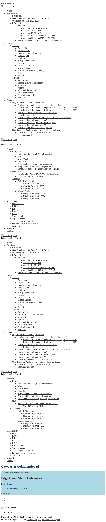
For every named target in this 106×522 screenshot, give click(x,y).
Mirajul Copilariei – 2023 (34, 198)
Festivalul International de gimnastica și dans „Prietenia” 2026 (50, 107)
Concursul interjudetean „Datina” (32, 120)
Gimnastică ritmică (26, 65)
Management (12, 201)
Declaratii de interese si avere (25, 223)
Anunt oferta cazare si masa (35, 28)
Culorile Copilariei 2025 (33, 186)
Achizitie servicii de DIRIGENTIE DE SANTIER (40, 40)
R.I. (13, 208)
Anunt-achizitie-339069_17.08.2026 (39, 35)
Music (20, 156)
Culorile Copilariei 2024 (33, 189)
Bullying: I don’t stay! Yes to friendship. (35, 154)
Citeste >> (5, 493)
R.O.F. (15, 206)
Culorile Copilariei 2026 (33, 184)
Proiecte (10, 149)
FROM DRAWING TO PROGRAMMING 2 (38, 174)
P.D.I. (14, 213)
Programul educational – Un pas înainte (35, 164)
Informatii (16, 23)
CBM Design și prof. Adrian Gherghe (43, 519)
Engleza (21, 58)
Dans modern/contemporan (29, 53)
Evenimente (12, 13)
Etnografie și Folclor (26, 60)
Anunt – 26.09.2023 (32, 31)
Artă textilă (22, 48)
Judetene (16, 179)
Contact (10, 231)
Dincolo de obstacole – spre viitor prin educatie (38, 169)
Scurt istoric (17, 16)
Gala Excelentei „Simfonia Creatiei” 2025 (30, 18)
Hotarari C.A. (18, 203)
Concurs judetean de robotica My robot (35, 127)
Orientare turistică (25, 93)
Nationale (16, 171)
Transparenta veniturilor (22, 221)
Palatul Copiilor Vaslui (11, 144)
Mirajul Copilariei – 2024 (34, 196)
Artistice (15, 45)
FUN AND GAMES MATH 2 (31, 176)
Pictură (21, 75)
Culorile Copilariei (26, 181)
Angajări (16, 226)
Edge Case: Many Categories (21, 478)
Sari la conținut (8, 3)
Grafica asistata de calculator (30, 83)
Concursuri (11, 100)
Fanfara (21, 63)
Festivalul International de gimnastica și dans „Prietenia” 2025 (50, 110)
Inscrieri (10, 228)
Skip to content (7, 6)
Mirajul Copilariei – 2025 (34, 193)
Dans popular (23, 55)
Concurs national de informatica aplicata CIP (37, 112)
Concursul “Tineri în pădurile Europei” (34, 132)
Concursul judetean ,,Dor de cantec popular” (37, 122)
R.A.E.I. (16, 211)
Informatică (23, 85)
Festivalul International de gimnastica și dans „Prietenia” (42, 105)
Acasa (9, 11)
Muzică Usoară (24, 68)
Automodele (23, 80)
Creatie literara (24, 50)
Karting (21, 88)
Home (9, 512)
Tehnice (15, 78)
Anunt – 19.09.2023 (32, 33)
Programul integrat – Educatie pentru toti (35, 166)
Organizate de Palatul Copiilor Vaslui (28, 102)
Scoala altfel (17, 216)
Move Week (23, 159)
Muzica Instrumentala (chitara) (31, 70)
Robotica (22, 98)
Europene (16, 151)
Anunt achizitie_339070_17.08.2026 (39, 38)
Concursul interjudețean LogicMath (33, 125)
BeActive (22, 161)
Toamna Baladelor (26, 135)
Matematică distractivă (27, 90)
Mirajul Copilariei (25, 191)
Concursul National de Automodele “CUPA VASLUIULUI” (44, 117)
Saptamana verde (19, 218)
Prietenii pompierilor (26, 95)
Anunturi (22, 26)
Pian (20, 73)
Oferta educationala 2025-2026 (25, 21)
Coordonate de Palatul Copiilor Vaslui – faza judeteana (36, 130)
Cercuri (10, 43)
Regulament (28, 115)
